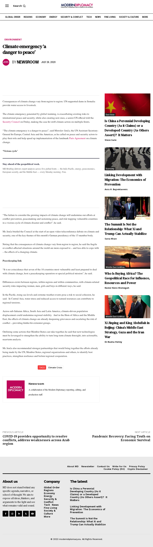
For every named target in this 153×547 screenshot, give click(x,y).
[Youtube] (32, 514)
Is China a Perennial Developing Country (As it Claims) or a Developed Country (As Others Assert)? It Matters (127, 128)
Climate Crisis (55, 367)
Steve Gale (110, 140)
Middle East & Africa (115, 267)
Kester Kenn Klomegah (117, 287)
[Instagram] (12, 514)
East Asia (110, 114)
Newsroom (28, 62)
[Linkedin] (32, 73)
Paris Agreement (77, 138)
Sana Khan (111, 238)
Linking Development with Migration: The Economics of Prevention (125, 180)
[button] (19, 6)
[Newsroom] (6, 62)
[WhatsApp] (23, 73)
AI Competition (113, 218)
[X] (15, 73)
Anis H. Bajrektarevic (116, 189)
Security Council (11, 121)
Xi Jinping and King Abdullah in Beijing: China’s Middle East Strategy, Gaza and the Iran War (127, 330)
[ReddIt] (40, 73)
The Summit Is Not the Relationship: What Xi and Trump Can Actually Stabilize (126, 229)
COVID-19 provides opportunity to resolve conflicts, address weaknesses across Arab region (36, 439)
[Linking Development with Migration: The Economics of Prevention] (127, 158)
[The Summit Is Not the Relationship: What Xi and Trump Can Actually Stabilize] (127, 208)
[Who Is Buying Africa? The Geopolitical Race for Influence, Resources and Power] (127, 257)
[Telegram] (49, 73)
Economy (110, 168)
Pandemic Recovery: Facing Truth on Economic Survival (121, 438)
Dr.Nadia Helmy (113, 341)
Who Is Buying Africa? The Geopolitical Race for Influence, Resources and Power (127, 278)
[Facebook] (6, 73)
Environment (13, 39)
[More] (58, 73)
